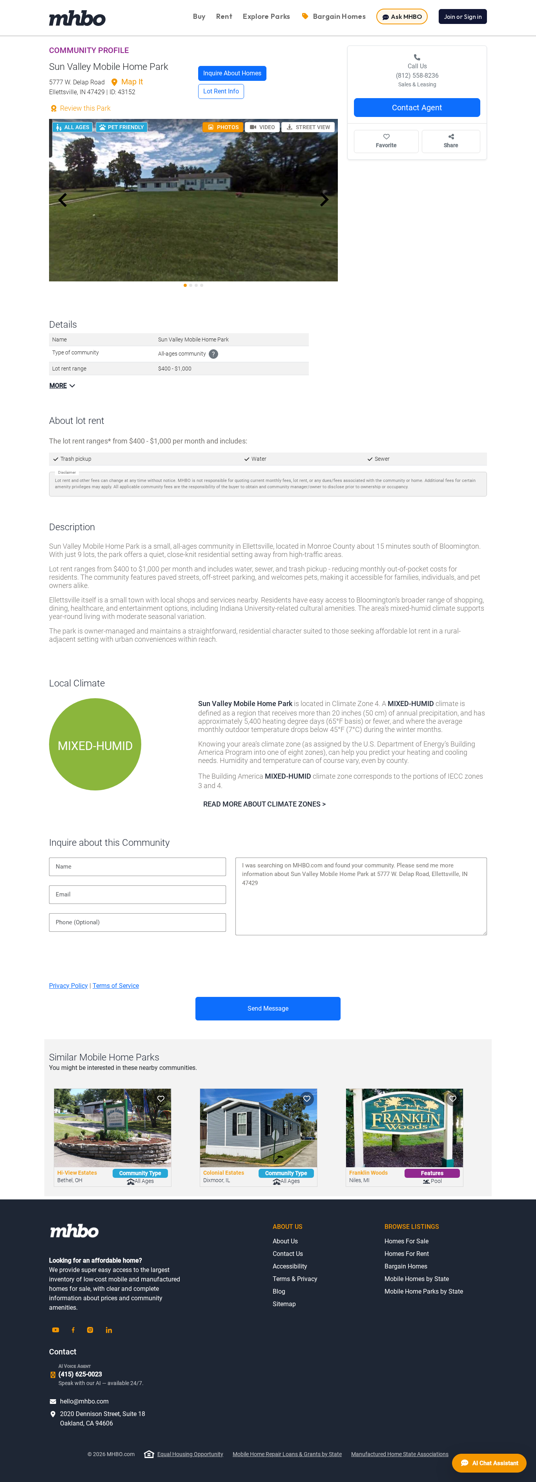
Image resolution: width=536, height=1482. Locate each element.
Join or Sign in (463, 16)
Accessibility (290, 1266)
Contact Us (288, 1254)
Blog (279, 1291)
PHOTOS (227, 127)
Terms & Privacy (295, 1279)
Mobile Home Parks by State (424, 1291)
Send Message (268, 1008)
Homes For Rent (407, 1254)
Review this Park (84, 108)
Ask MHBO (406, 16)
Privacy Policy (68, 985)
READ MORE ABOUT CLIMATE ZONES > (264, 804)
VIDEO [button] (266, 127)
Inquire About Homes (232, 73)
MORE (58, 385)
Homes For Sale (406, 1241)
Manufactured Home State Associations (399, 1454)
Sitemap (284, 1304)
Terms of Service (116, 985)
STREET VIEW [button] (312, 127)
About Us (285, 1241)
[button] (63, 200)
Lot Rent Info (221, 91)
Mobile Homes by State (417, 1279)
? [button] (213, 354)
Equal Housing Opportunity (190, 1454)
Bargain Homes (406, 1266)
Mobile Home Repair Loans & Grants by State (287, 1454)
